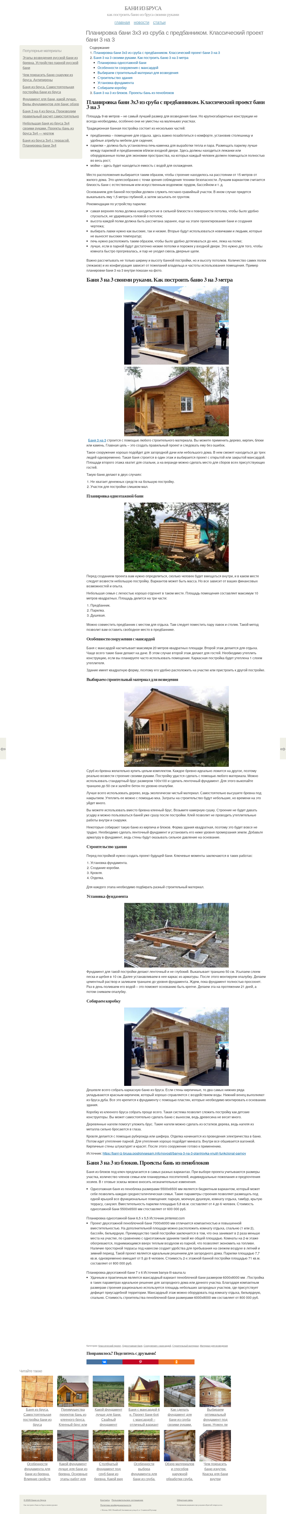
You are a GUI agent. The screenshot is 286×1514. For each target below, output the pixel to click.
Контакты (105, 1500)
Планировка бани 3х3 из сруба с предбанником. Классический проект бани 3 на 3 (157, 52)
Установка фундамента (116, 82)
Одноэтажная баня (132, 1345)
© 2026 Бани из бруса (35, 1500)
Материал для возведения (214, 1345)
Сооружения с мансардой (157, 1345)
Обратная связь (185, 1500)
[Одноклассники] (176, 1361)
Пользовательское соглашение (127, 1500)
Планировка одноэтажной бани (122, 62)
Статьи (159, 22)
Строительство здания (115, 77)
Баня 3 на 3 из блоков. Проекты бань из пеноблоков (134, 92)
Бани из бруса (143, 7)
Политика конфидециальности (115, 1505)
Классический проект (109, 1345)
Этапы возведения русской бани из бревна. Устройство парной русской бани (50, 63)
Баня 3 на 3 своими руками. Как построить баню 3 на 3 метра (141, 57)
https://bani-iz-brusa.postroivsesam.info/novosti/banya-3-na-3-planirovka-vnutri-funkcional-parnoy (174, 1153)
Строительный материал (185, 1345)
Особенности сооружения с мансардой (128, 67)
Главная (122, 22)
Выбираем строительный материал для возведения (138, 72)
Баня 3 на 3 (97, 440)
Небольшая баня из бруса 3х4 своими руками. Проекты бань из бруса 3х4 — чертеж (48, 128)
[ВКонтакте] (104, 1361)
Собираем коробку (112, 87)
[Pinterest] (140, 1361)
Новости (141, 22)
